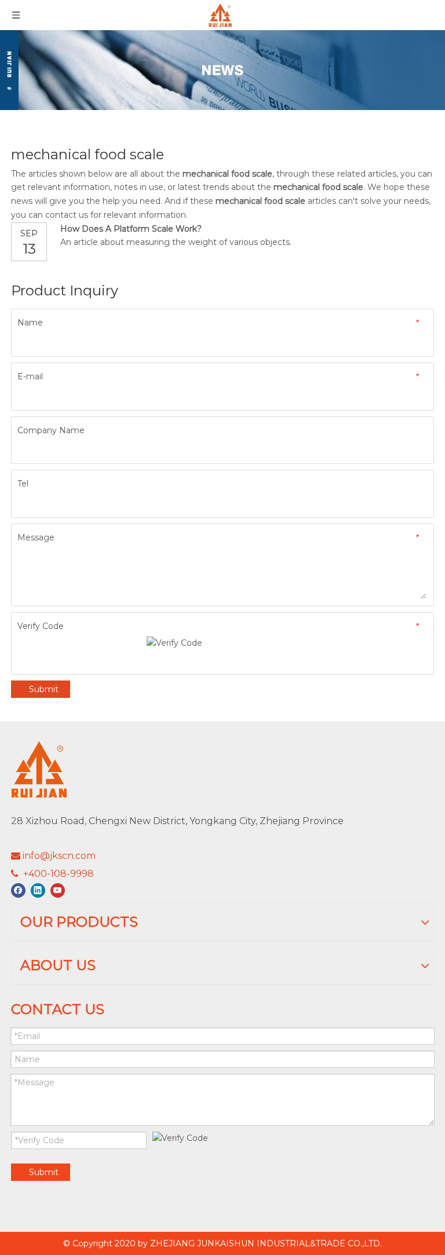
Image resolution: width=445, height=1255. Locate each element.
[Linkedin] (38, 890)
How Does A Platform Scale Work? (131, 229)
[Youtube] (57, 890)
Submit (44, 689)
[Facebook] (18, 890)
